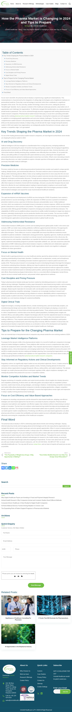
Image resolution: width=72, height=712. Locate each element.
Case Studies (50, 3)
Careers (39, 671)
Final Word (7, 92)
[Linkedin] (9, 467)
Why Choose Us (25, 671)
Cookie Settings (42, 686)
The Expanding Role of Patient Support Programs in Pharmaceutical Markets (25, 508)
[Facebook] (3, 467)
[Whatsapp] (13, 467)
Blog (20, 29)
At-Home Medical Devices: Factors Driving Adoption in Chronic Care (22, 505)
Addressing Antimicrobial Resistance (16, 67)
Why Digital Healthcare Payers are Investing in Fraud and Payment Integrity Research (28, 497)
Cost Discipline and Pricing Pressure (16, 72)
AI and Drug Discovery (12, 58)
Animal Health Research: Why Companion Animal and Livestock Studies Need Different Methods (31, 500)
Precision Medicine (11, 61)
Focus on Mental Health (12, 69)
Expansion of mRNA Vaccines (14, 64)
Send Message (36, 585)
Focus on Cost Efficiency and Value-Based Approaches (21, 89)
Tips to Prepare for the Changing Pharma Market (19, 78)
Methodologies (40, 3)
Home (12, 3)
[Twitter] (6, 467)
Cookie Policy (24, 680)
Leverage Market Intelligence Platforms (16, 81)
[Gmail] (16, 467)
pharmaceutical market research (25, 116)
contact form (37, 444)
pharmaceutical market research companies (38, 356)
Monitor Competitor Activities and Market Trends (19, 86)
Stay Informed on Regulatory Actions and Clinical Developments (23, 84)
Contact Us (63, 3)
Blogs (57, 3)
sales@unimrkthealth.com (14, 700)
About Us (18, 3)
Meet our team (24, 674)
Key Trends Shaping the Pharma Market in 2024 (18, 55)
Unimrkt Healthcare (40, 26)
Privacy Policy (41, 677)
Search (4, 482)
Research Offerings (28, 3)
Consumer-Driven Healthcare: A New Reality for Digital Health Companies (24, 503)
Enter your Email (60, 688)
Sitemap (39, 683)
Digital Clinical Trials (11, 75)
